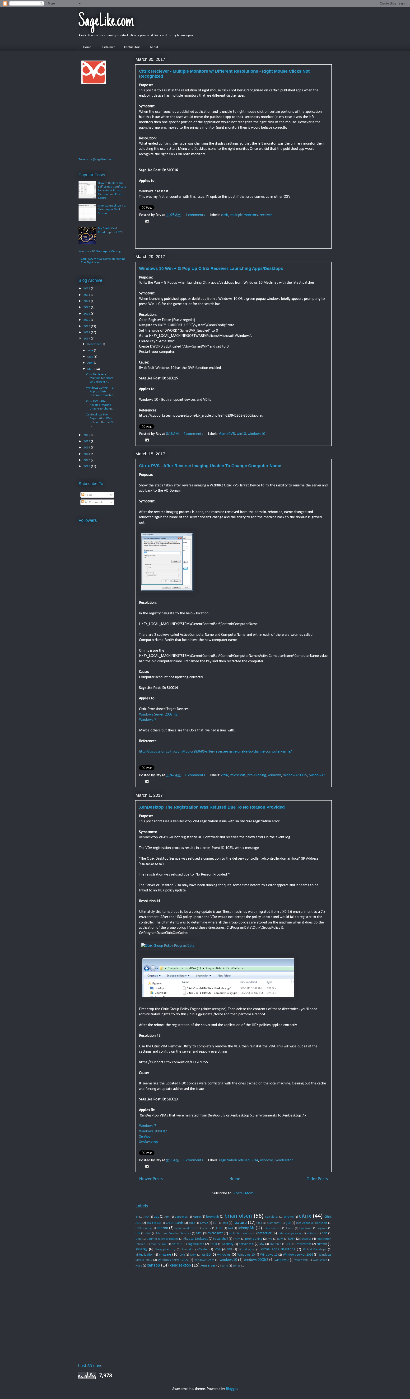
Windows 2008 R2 (153, 1131)
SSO (288, 1244)
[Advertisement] (233, 238)
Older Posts (317, 1179)
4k (136, 1216)
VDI (229, 1249)
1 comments (195, 215)
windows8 (301, 1260)
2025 (87, 288)
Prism (236, 1238)
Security (227, 1244)
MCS (199, 1233)
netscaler (264, 1233)
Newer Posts (151, 1179)
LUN (137, 1233)
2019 (87, 326)
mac (148, 1233)
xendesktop (284, 1160)
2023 (87, 301)
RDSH (291, 1239)
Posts (88, 494)
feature (240, 1222)
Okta (138, 1238)
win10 (241, 434)
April (90, 362)
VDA (255, 1160)
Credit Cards (174, 1223)
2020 (87, 319)
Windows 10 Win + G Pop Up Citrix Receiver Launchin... (100, 391)
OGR (324, 1233)
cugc (192, 1223)
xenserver (207, 1265)
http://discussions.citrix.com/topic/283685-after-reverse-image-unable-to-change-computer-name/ (215, 752)
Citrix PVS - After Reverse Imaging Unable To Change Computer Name (210, 465)
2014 (87, 447)
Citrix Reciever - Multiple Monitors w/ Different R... (99, 378)
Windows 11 (268, 1255)
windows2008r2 (295, 775)
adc (156, 1217)
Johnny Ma (246, 1228)
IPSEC (219, 1228)
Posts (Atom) (244, 1193)
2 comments (193, 434)
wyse (138, 1265)
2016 (87, 435)
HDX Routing (143, 1228)
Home (87, 47)
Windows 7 (147, 720)
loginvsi (322, 1228)
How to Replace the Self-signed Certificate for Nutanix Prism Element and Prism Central (112, 190)
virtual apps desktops (278, 1249)
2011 (87, 466)
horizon (162, 1228)
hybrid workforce (185, 1228)
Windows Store (204, 1260)
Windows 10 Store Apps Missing (100, 251)
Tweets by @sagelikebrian (95, 159)
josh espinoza (272, 1228)
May (90, 356)
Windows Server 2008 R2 (158, 714)
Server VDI (246, 1244)
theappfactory (165, 1249)
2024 (87, 295)
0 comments (195, 775)
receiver (266, 215)
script (213, 1244)
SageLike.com (106, 21)
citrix (224, 215)
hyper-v (206, 1228)
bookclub (212, 1217)
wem (193, 1254)
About (154, 47)
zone (225, 1265)
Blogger (232, 1389)
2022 (87, 307)
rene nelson (159, 1244)
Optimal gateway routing (162, 1238)
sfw (261, 1244)
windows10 (256, 434)
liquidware (305, 1228)
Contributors (132, 47)
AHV (167, 1216)
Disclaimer (108, 47)
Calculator (271, 1216)
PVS (269, 1238)
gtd (288, 1223)
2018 (87, 332)
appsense (181, 1216)
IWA (230, 1228)
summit (322, 1244)
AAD (146, 1216)
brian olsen (238, 1216)
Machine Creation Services (173, 1233)
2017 (87, 338)
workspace (320, 1260)
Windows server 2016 (298, 1255)
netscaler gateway (290, 1233)
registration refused (234, 1160)
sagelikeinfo (196, 1244)
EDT (215, 1223)
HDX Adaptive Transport (311, 1223)
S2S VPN (177, 1244)
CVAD (204, 1223)
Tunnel (186, 1249)
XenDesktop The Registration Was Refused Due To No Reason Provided (212, 807)
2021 (87, 313)
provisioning (256, 775)
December (94, 344)
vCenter (202, 1249)
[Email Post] (146, 221)
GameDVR (227, 434)
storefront (304, 1244)
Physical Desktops (195, 1239)
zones (237, 1265)
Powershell (220, 1239)
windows (274, 775)
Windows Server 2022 (173, 1260)
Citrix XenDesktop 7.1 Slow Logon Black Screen (112, 209)
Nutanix (312, 1233)
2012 (87, 460)
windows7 (317, 775)
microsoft (238, 775)
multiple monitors (244, 215)
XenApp (145, 1137)
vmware (165, 1255)
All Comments (93, 502)
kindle (290, 1228)
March (91, 369)
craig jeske (154, 1223)
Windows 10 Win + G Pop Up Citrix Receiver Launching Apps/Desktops (211, 268)
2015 (87, 441)
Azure (197, 1217)
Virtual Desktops (314, 1249)
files (259, 1223)
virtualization (144, 1255)
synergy (141, 1249)
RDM (280, 1238)
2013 (87, 454)
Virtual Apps (246, 1249)
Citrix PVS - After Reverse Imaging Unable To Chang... (100, 405)
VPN (182, 1254)
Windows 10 (246, 1255)
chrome (289, 1216)
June (90, 350)
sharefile (275, 1244)
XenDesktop (148, 1142)
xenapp (153, 1265)
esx (225, 1223)
